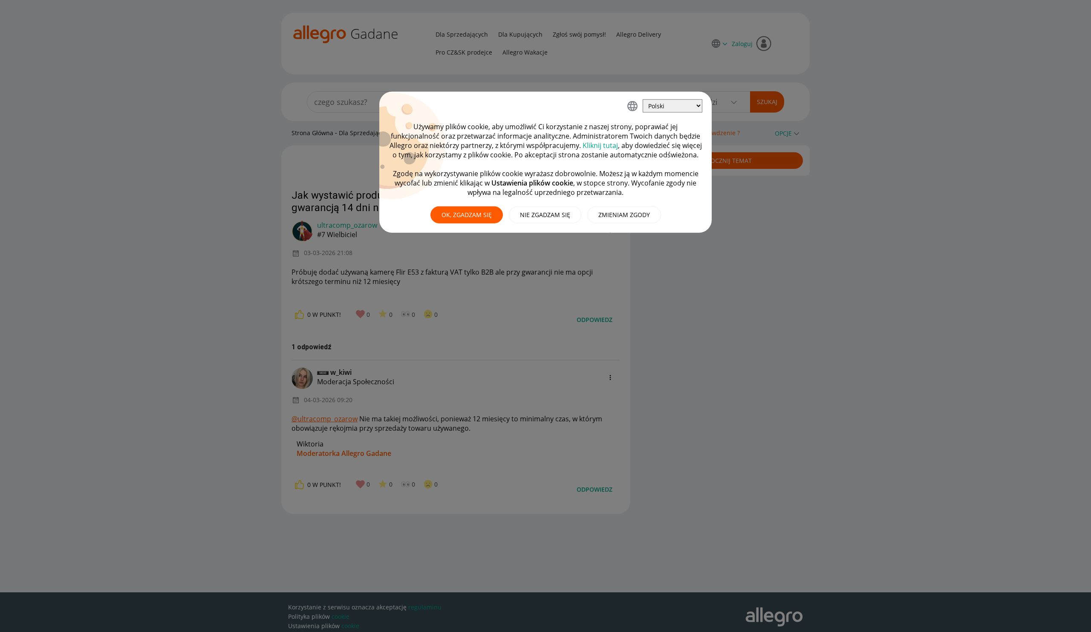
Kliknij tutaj (600, 145)
